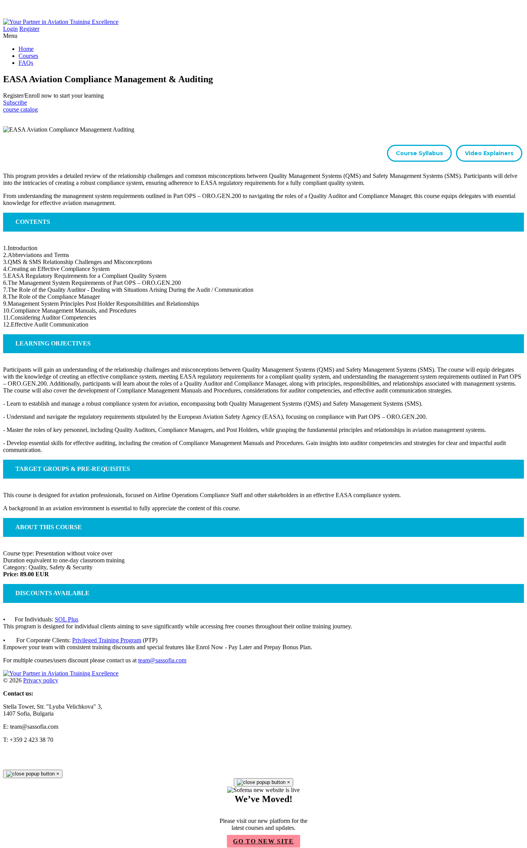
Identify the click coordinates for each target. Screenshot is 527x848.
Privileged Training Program (106, 640)
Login (10, 28)
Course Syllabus (419, 153)
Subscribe (15, 102)
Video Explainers (489, 153)
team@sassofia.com (162, 660)
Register (29, 28)
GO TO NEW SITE (263, 841)
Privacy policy (40, 680)
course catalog (20, 109)
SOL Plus (66, 619)
